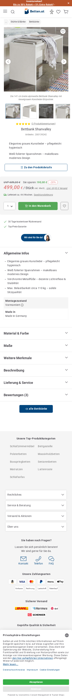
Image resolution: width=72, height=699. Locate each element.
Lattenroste (45, 469)
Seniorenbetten (47, 461)
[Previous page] (8, 61)
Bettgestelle (45, 446)
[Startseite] (34, 12)
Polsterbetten (18, 453)
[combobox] (9, 206)
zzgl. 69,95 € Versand (57, 188)
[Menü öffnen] (5, 12)
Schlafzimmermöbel (22, 446)
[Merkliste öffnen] (59, 12)
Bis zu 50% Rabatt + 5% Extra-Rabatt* (33, 4)
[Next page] (63, 61)
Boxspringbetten (20, 461)
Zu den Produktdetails (38, 167)
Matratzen (16, 469)
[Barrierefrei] (52, 11)
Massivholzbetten (49, 453)
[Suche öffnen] (12, 11)
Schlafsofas (17, 477)
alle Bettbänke (38, 408)
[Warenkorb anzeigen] (66, 12)
